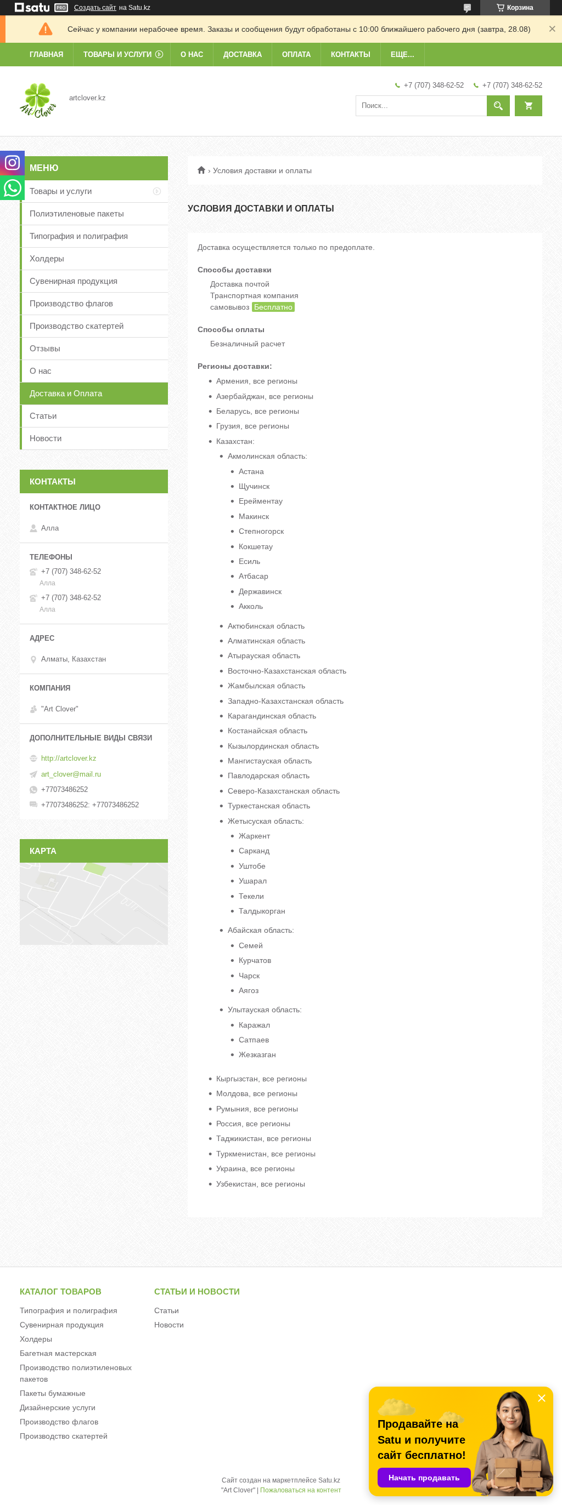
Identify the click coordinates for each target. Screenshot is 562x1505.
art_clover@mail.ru (71, 774)
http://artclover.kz (69, 758)
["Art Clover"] (38, 97)
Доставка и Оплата (66, 393)
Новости (45, 438)
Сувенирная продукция (73, 281)
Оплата (296, 54)
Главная (46, 54)
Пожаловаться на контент (300, 1490)
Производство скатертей (76, 325)
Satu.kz (329, 1480)
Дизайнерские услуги (57, 1407)
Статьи (43, 415)
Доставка (242, 54)
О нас (192, 54)
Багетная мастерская (58, 1353)
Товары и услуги (117, 54)
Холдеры (47, 258)
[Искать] (498, 105)
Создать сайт (95, 8)
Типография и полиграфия (79, 236)
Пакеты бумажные (53, 1393)
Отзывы (45, 348)
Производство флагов (71, 303)
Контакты (350, 54)
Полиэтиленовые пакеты (77, 213)
